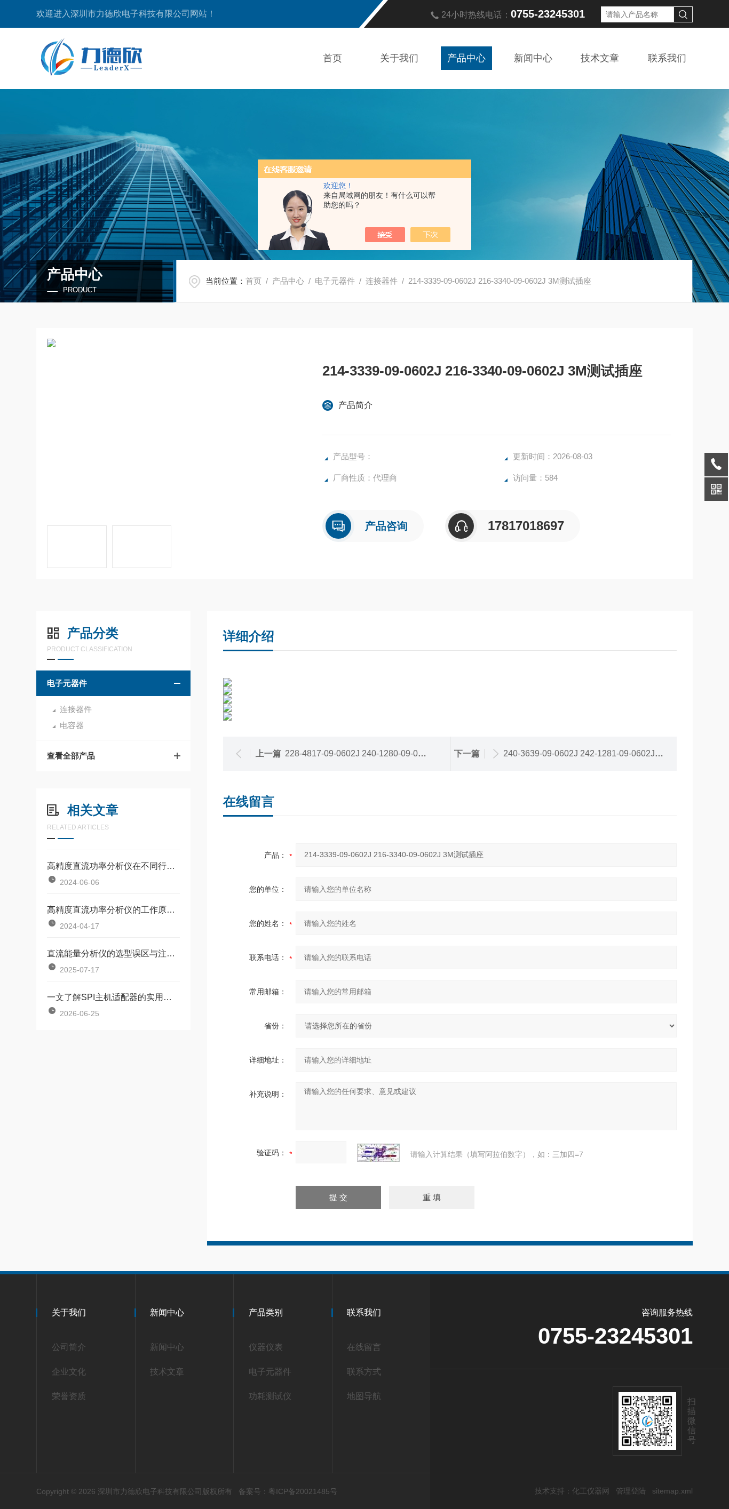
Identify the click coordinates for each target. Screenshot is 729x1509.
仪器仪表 (266, 1347)
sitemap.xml (672, 1491)
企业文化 (69, 1371)
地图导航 (364, 1396)
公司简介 (69, 1347)
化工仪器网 (590, 1491)
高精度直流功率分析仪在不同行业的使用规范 (113, 866)
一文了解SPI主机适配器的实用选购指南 (113, 997)
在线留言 (364, 1347)
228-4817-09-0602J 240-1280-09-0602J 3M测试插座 (385, 753)
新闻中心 (533, 58)
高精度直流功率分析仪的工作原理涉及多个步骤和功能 (113, 909)
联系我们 (667, 58)
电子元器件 (335, 280)
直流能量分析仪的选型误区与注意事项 (113, 953)
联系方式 (364, 1371)
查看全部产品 (71, 755)
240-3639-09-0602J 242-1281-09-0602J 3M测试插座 (603, 753)
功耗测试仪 (270, 1396)
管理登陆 (631, 1491)
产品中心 (466, 58)
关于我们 (399, 58)
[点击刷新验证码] (378, 1153)
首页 (332, 58)
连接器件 (382, 280)
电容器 (72, 725)
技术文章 (600, 58)
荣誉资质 (69, 1396)
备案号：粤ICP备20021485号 (288, 1491)
